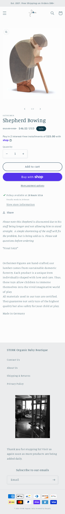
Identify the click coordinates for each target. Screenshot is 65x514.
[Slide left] (24, 109)
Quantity (7, 146)
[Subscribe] (54, 480)
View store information (20, 204)
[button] (4, 13)
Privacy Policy (15, 383)
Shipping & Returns (18, 375)
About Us (12, 367)
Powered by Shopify (43, 508)
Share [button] (10, 212)
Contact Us (13, 359)
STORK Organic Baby (27, 508)
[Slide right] (40, 109)
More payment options (32, 185)
